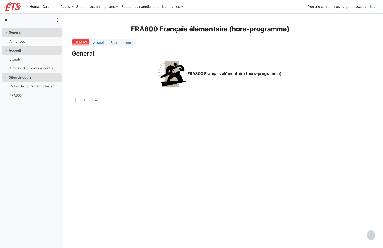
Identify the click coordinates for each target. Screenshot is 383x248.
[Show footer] (371, 235)
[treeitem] (31, 37)
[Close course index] (6, 20)
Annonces (17, 41)
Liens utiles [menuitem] (171, 6)
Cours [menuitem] (65, 6)
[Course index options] (57, 20)
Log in (374, 6)
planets (15, 59)
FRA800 (15, 95)
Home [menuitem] (34, 6)
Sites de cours (20, 77)
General (15, 32)
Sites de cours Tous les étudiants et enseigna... (34, 86)
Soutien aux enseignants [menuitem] (95, 6)
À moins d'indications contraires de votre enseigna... (34, 68)
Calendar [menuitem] (50, 6)
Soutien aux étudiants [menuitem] (138, 6)
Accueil (15, 50)
